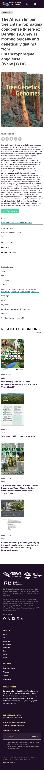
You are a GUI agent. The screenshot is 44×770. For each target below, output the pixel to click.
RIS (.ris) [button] (5, 247)
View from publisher (10, 211)
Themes (6, 672)
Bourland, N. (5, 291)
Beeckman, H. (34, 289)
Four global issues (9, 668)
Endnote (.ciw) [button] (8, 252)
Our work (6, 641)
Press (5, 657)
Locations (6, 648)
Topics (5, 676)
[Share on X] (7, 139)
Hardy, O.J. (35, 291)
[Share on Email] (20, 139)
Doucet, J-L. (15, 291)
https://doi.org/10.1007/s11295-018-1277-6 (16, 222)
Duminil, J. (14, 289)
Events (5, 654)
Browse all (38, 332)
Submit (34, 736)
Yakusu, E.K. (23, 289)
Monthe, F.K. (5, 289)
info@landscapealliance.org (12, 717)
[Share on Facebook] (3, 139)
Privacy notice (9, 762)
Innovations (7, 679)
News (5, 651)
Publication (7, 12)
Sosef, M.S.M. (25, 291)
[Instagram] (15, 139)
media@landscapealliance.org (13, 725)
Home (5, 634)
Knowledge (7, 644)
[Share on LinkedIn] (11, 139)
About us (6, 638)
